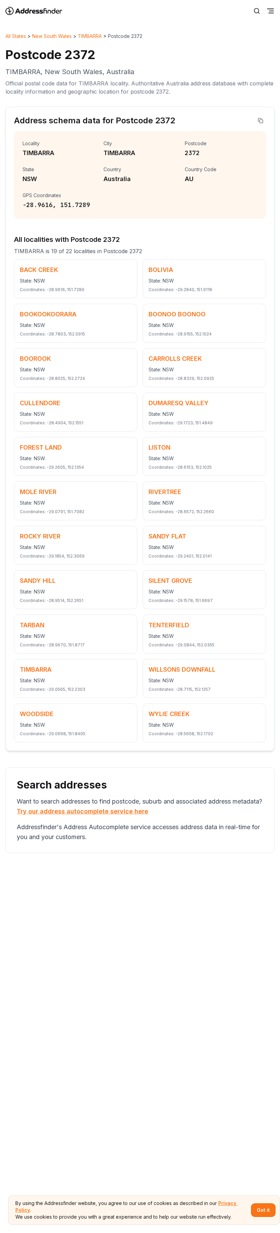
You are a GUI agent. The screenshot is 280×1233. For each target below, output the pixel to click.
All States (15, 36)
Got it (263, 1210)
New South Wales (52, 36)
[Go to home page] (38, 11)
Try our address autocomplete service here (82, 811)
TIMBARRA (90, 36)
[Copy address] (260, 120)
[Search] (257, 11)
